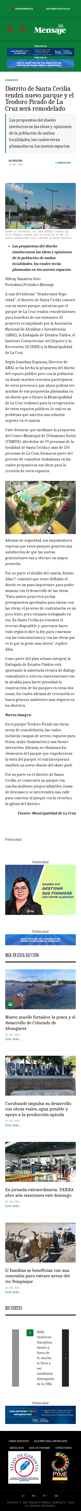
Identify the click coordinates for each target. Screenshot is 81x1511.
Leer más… (13, 1039)
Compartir (62, 162)
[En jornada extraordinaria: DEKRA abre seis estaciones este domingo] (40, 1162)
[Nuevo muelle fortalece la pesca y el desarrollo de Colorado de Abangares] (40, 989)
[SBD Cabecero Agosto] (40, 63)
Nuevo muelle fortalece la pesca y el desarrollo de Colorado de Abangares (40, 1022)
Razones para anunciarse (50, 1441)
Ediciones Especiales (58, 9)
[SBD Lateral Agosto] (40, 889)
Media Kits (17, 1447)
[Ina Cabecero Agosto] (40, 52)
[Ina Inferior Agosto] (40, 1415)
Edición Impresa (24, 9)
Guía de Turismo (39, 1447)
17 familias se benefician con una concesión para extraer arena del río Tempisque (37, 1276)
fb (33, 1496)
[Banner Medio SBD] (40, 939)
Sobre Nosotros (19, 1441)
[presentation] (15, 1358)
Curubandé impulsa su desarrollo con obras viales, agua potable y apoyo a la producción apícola (38, 1109)
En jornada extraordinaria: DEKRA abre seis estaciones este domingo (39, 1192)
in (55, 1496)
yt (44, 1496)
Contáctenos (63, 1447)
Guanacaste (11, 80)
